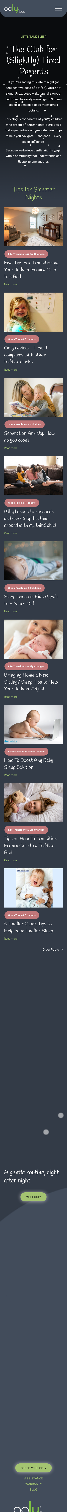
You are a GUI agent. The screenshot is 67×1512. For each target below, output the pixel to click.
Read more (10, 284)
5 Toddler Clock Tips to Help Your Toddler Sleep (28, 927)
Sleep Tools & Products (22, 339)
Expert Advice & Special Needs (26, 751)
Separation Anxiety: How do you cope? (29, 437)
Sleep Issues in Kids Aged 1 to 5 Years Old (31, 600)
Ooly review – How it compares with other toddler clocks (26, 355)
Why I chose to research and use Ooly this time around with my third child (30, 518)
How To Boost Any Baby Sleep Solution (28, 764)
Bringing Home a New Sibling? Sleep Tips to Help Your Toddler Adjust (31, 682)
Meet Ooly (33, 1197)
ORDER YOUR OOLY (33, 1468)
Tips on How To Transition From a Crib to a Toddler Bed (30, 846)
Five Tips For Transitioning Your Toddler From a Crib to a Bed (31, 270)
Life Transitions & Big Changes (26, 254)
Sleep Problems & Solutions (24, 424)
